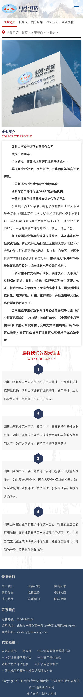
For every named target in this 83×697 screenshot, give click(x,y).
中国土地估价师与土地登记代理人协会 (27, 670)
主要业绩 (34, 586)
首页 (25, 32)
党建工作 (34, 592)
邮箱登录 (60, 599)
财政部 (27, 651)
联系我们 (34, 599)
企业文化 (68, 22)
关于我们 (37, 32)
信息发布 (8, 592)
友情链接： (10, 642)
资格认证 (52, 22)
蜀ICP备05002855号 (41, 687)
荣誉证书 (60, 586)
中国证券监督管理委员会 (53, 651)
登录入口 (60, 592)
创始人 (23, 22)
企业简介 (9, 22)
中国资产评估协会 (49, 657)
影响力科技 (49, 693)
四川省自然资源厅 (46, 664)
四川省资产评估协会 (15, 664)
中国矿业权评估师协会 (16, 657)
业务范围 (8, 599)
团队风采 (37, 22)
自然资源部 (9, 651)
